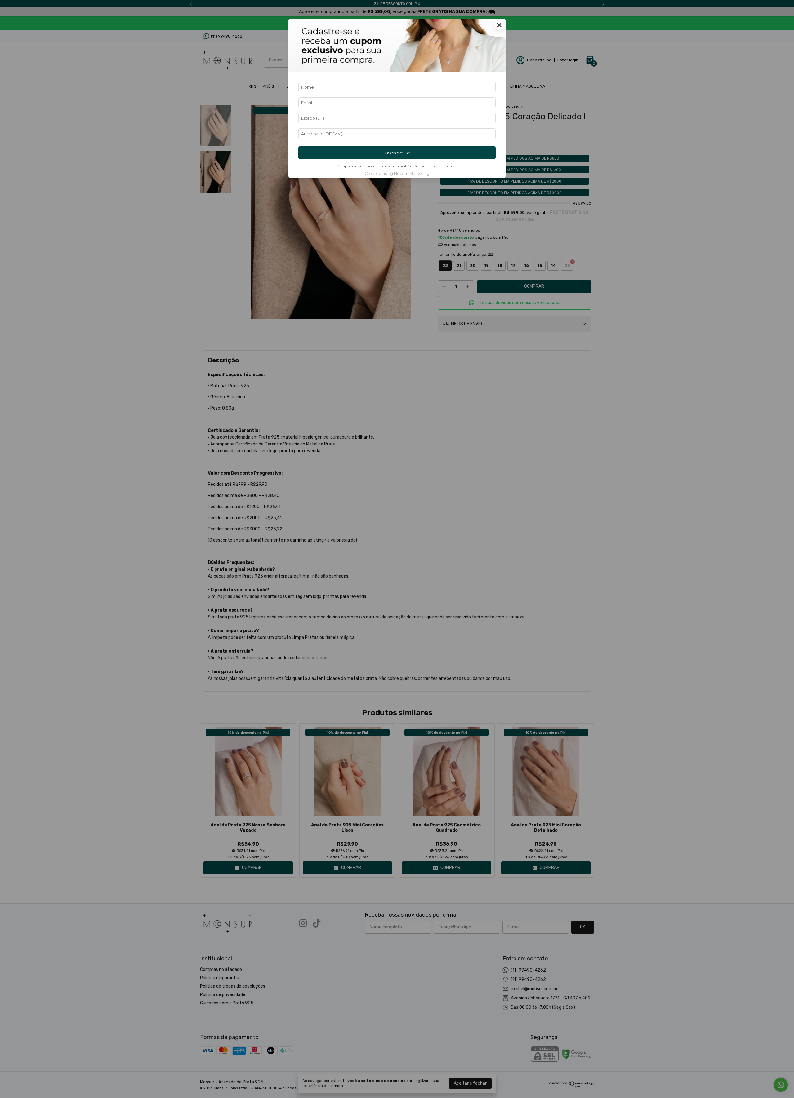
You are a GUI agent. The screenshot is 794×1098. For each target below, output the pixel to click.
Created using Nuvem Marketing (397, 173)
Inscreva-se (397, 153)
